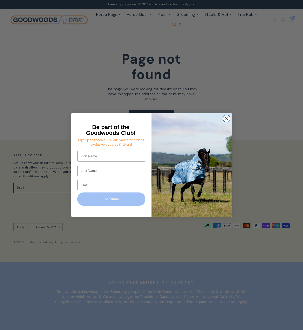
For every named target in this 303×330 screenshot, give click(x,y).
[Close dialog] (226, 118)
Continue (111, 199)
